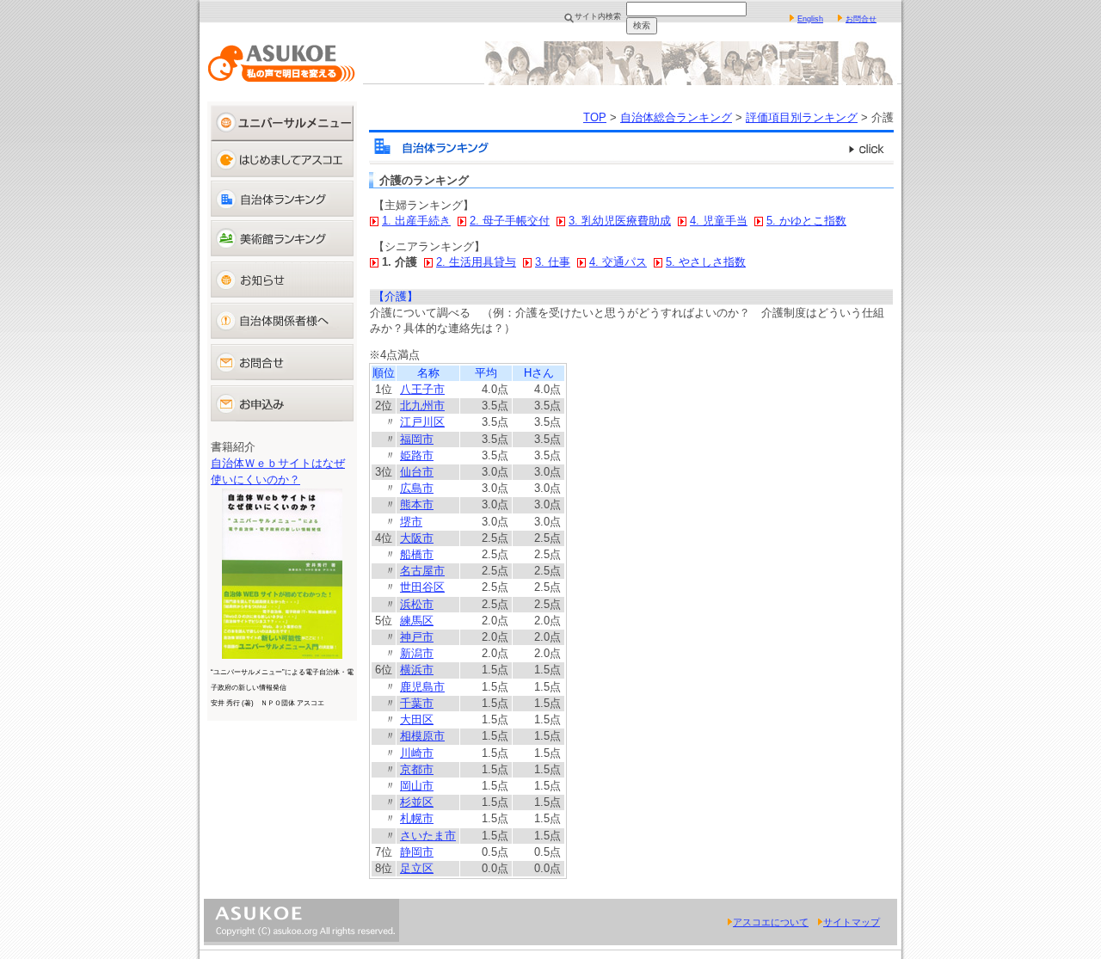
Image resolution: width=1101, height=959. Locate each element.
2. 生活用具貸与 (476, 261)
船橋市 (417, 554)
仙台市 (417, 471)
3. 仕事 (552, 261)
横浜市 (417, 669)
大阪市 (417, 538)
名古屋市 (422, 570)
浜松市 (417, 604)
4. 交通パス (618, 261)
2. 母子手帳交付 (510, 220)
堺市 (411, 521)
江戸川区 (422, 421)
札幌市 (417, 818)
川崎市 (417, 753)
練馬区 (417, 620)
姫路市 (417, 455)
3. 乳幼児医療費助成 (620, 220)
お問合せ (861, 19)
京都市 (417, 769)
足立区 (417, 868)
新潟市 (417, 653)
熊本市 (417, 504)
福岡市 (417, 439)
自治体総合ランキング (676, 117)
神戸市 (417, 636)
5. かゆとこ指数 (806, 220)
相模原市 (422, 735)
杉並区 (417, 802)
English (810, 19)
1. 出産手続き (416, 220)
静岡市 (417, 851)
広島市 (417, 488)
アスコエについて (771, 922)
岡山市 (417, 785)
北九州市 (422, 405)
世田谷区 (422, 587)
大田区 (417, 719)
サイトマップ (851, 922)
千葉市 (417, 703)
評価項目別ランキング (802, 117)
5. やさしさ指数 (706, 261)
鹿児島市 (422, 686)
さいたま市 (428, 835)
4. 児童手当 (718, 220)
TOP (594, 117)
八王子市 (422, 389)
